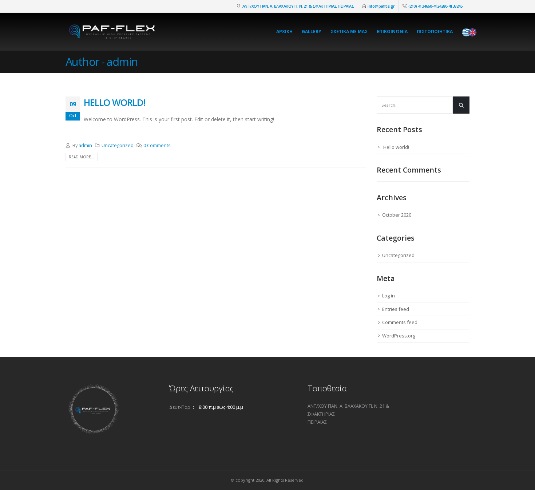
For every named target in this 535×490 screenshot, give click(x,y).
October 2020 (396, 215)
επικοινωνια (392, 31)
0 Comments (157, 145)
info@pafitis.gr (381, 6)
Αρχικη (284, 31)
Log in (388, 295)
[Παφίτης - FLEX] (111, 32)
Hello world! (115, 102)
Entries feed (395, 309)
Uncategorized (118, 145)
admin (85, 145)
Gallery (311, 31)
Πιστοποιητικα (435, 31)
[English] (474, 32)
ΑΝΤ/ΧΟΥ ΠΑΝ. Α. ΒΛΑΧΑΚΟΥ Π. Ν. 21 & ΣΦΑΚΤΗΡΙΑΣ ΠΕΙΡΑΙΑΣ (298, 6)
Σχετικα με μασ (349, 31)
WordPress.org (398, 335)
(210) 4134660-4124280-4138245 (435, 6)
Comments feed (399, 322)
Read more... (81, 156)
